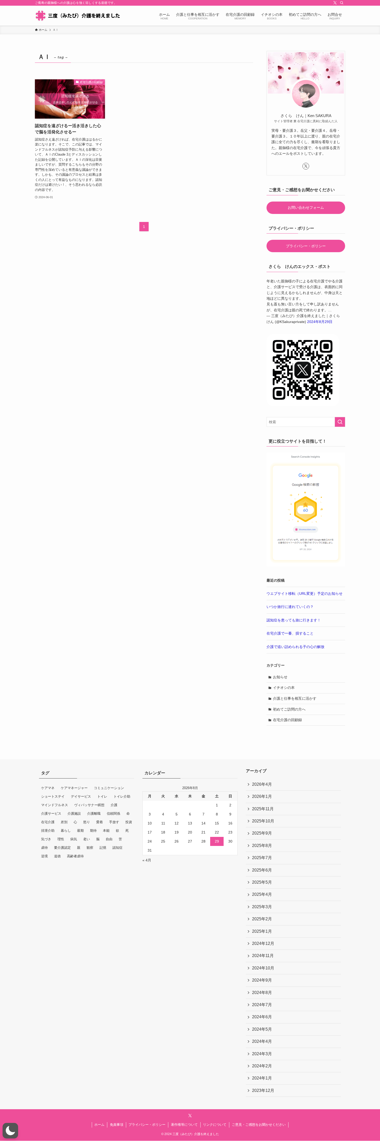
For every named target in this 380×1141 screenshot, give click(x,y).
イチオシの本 (284, 687)
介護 (114, 805)
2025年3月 (262, 907)
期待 (93, 830)
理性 (60, 839)
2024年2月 (262, 1066)
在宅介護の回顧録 (287, 720)
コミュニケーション (109, 788)
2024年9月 (262, 980)
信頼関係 (113, 813)
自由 (109, 839)
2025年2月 (262, 919)
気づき (46, 839)
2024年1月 (262, 1078)
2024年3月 (262, 1054)
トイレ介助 (121, 796)
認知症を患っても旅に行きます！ (294, 620)
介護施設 (74, 813)
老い (86, 839)
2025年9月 (262, 833)
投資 (128, 822)
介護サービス (51, 813)
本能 (106, 830)
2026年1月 (262, 796)
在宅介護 (48, 822)
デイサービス (81, 796)
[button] (10, 1130)
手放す (114, 822)
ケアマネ (48, 788)
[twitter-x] (335, 3)
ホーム (99, 1125)
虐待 (44, 848)
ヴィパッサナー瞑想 (89, 805)
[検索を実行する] (340, 422)
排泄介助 (48, 830)
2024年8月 (262, 992)
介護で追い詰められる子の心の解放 (295, 647)
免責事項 (116, 1125)
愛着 (99, 822)
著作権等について (184, 1125)
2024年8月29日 (319, 322)
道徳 (57, 856)
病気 (73, 839)
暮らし (66, 830)
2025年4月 (262, 894)
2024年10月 (263, 968)
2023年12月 (263, 1090)
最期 (80, 830)
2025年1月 (262, 931)
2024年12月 (263, 943)
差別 (64, 822)
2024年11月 (263, 955)
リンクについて (214, 1125)
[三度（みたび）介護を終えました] (77, 15)
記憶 (103, 848)
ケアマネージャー (74, 788)
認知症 (117, 848)
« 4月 (146, 860)
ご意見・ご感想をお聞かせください (259, 1125)
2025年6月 (262, 870)
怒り (86, 822)
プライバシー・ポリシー (306, 246)
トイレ (102, 796)
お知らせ (280, 677)
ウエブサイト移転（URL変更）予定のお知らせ (305, 593)
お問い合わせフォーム (306, 207)
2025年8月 (262, 845)
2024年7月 (262, 1005)
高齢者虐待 (75, 856)
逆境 (44, 856)
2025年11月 (263, 809)
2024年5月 (262, 1029)
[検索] (341, 3)
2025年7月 (262, 857)
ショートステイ (53, 796)
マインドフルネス (54, 805)
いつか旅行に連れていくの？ (290, 607)
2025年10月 (263, 821)
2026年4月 (262, 784)
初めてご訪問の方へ (289, 709)
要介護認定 (62, 848)
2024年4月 (262, 1041)
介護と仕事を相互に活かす (294, 698)
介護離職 (94, 813)
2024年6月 (262, 1017)
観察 (90, 848)
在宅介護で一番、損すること (290, 633)
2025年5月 (262, 882)
